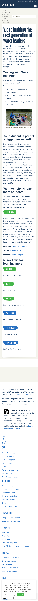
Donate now (10, 212)
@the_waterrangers (19, 246)
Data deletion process (10, 477)
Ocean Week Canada (10, 571)
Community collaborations (12, 557)
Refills (4, 503)
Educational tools (8, 499)
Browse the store (8, 486)
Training (9, 298)
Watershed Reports (9, 564)
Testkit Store (6, 481)
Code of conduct (8, 453)
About (4, 577)
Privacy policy (7, 463)
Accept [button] (20, 595)
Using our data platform (11, 518)
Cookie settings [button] (10, 595)
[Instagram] (4, 449)
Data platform (11, 342)
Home (3, 10)
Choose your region (22, 1)
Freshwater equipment (10, 489)
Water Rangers (17, 255)
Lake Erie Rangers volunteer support (16, 546)
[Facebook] (4, 439)
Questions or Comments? (21, 395)
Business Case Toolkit (10, 568)
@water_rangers (16, 250)
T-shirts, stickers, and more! (12, 506)
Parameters (6, 536)
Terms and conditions (10, 460)
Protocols (5, 532)
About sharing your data (11, 521)
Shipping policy (7, 473)
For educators (7, 539)
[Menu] (35, 6)
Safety (4, 467)
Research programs (9, 561)
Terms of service (8, 456)
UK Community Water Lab (11, 543)
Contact (5, 600)
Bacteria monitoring (9, 496)
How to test (6, 527)
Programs (5, 552)
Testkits (8, 283)
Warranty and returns (10, 470)
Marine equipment (8, 493)
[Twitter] (4, 444)
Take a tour (9, 269)
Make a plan (10, 312)
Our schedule (10, 327)
